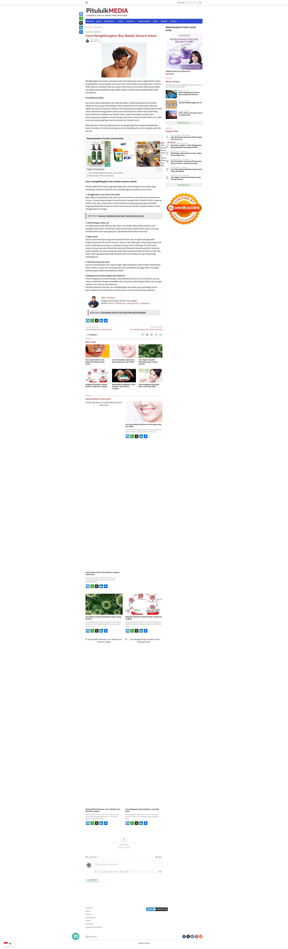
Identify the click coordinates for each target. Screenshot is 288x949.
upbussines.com (133, 303)
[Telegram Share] (156, 334)
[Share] (81, 32)
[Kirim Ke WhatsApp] (160, 334)
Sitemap (164, 21)
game (99, 21)
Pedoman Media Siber (94, 927)
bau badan (89, 32)
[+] (127, 871)
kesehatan (97, 32)
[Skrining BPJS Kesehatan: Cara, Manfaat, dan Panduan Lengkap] (124, 375)
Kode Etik (89, 908)
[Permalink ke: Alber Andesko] (87, 40)
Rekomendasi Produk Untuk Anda (101, 176)
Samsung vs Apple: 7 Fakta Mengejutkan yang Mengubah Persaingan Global (186, 146)
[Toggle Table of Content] (157, 169)
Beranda (90, 21)
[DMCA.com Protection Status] (157, 909)
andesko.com (120, 303)
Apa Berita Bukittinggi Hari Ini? (190, 103)
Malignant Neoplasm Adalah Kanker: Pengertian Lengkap (96, 385)
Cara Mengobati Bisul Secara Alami (99, 328)
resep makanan (144, 21)
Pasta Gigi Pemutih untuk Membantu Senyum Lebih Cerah (95, 362)
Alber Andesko (94, 40)
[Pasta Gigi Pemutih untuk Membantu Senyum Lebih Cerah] (97, 351)
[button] (200, 2)
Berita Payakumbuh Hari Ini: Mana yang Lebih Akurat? (189, 94)
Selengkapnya (183, 123)
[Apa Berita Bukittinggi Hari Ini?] (171, 104)
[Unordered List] (111, 871)
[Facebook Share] (142, 334)
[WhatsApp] (81, 18)
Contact (173, 21)
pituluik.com (145, 303)
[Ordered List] (108, 871)
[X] (81, 23)
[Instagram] (196, 937)
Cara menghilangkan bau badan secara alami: (105, 173)
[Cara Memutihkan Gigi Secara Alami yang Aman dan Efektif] (124, 351)
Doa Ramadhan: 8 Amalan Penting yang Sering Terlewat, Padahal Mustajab (186, 162)
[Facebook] (81, 14)
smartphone (108, 21)
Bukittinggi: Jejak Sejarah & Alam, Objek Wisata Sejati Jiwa (186, 154)
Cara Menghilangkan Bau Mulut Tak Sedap (146, 328)
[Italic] (99, 871)
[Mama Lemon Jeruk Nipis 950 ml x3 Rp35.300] (123, 154)
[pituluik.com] (107, 12)
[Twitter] (188, 937)
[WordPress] (192, 937)
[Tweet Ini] (147, 334)
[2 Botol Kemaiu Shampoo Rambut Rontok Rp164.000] (98, 154)
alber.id (111, 303)
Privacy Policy (91, 917)
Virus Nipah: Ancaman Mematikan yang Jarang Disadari (148, 362)
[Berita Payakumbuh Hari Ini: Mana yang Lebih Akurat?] (171, 94)
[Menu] (87, 3)
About (155, 21)
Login (160, 857)
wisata (120, 21)
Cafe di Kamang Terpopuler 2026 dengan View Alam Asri (186, 138)
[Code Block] (117, 871)
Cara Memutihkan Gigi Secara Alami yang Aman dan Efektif (123, 361)
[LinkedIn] (81, 27)
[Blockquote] (114, 871)
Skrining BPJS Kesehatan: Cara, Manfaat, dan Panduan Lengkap (124, 386)
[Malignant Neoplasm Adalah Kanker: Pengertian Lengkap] (97, 375)
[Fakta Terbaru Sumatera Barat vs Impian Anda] (171, 114)
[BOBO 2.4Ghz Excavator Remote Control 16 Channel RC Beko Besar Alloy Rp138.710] (148, 154)
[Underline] (102, 871)
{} (124, 871)
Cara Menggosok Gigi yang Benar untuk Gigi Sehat (149, 385)
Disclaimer (89, 924)
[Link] (121, 871)
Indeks (88, 921)
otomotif (129, 21)
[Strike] (105, 871)
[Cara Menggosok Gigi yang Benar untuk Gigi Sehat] (150, 375)
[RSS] (200, 937)
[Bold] (95, 871)
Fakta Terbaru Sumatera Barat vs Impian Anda (190, 114)
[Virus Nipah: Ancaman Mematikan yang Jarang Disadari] (150, 351)
